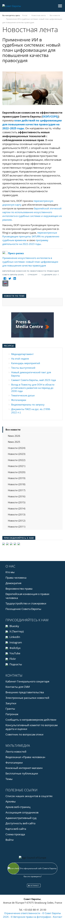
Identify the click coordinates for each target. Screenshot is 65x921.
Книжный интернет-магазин (24, 768)
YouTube (14, 653)
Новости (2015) (16, 502)
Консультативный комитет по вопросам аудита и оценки (32, 727)
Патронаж (12, 714)
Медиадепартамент (22, 354)
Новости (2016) (16, 496)
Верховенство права (19, 588)
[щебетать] (9, 278)
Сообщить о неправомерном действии (31, 719)
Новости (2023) (16, 453)
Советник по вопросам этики (24, 734)
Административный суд (21, 818)
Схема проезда (15, 834)
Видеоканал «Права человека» (25, 757)
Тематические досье (23, 395)
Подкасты (15, 664)
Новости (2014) (16, 508)
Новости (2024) (16, 447)
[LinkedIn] (14, 278)
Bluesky (14, 626)
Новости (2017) (16, 490)
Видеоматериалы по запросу (27, 404)
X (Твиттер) (16, 631)
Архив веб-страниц (18, 807)
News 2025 (14, 441)
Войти (10, 840)
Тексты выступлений (23, 367)
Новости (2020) (16, 472)
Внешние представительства (25, 692)
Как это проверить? (32, 876)
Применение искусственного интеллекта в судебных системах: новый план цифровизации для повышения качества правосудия (30, 259)
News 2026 (14, 435)
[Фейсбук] (4, 278)
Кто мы (10, 572)
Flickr (12, 659)
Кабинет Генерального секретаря (27, 681)
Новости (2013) (16, 514)
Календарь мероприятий (25, 363)
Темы (9, 779)
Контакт (57, 916)
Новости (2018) (16, 484)
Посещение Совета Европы (23, 609)
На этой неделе (20, 358)
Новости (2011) (16, 526)
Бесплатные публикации (22, 773)
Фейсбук (15, 648)
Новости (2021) (16, 466)
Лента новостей (16, 751)
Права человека (16, 577)
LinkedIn (14, 637)
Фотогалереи (18, 400)
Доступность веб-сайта (20, 823)
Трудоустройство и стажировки (26, 603)
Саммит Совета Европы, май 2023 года (33, 380)
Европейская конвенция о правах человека (27, 596)
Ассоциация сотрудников (22, 812)
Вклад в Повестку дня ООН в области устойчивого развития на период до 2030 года (32, 388)
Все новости (13, 429)
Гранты (10, 708)
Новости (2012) (16, 520)
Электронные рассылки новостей (27, 698)
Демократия (13, 583)
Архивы (11, 801)
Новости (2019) (16, 478)
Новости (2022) (16, 460)
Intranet (34, 885)
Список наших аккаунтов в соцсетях (29, 796)
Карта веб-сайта (16, 829)
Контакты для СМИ (18, 687)
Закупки (11, 703)
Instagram (15, 642)
